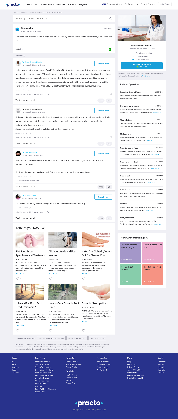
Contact (15, 372)
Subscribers (132, 372)
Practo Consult (72, 361)
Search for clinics (42, 364)
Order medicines (42, 381)
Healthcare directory (135, 375)
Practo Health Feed (74, 364)
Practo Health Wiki (135, 378)
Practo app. (146, 76)
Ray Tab (69, 380)
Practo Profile (71, 367)
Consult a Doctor (42, 378)
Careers (15, 367)
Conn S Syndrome (97, 338)
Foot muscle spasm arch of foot (51, 338)
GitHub (161, 372)
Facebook (162, 361)
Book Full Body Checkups (45, 389)
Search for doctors (42, 361)
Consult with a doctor (27, 12)
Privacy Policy (133, 367)
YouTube (161, 370)
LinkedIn (161, 367)
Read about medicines (44, 375)
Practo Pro (70, 383)
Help (129, 361)
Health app (39, 386)
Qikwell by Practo (104, 364)
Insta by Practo (103, 361)
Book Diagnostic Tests (44, 370)
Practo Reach (71, 377)
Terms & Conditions (135, 370)
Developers (132, 364)
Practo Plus (40, 392)
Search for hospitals (43, 367)
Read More (157, 113)
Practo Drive (40, 383)
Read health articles (43, 372)
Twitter (161, 364)
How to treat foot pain (77, 338)
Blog (14, 364)
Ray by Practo (71, 375)
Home (16, 12)
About (14, 361)
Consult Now (103, 63)
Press (14, 370)
